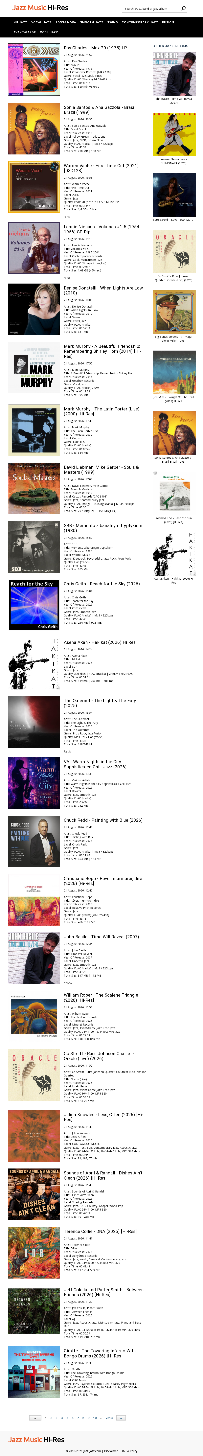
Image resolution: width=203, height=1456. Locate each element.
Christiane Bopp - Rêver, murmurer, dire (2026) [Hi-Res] (103, 881)
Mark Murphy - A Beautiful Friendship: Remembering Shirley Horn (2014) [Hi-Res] (102, 351)
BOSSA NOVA (66, 22)
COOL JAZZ (49, 32)
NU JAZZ (20, 22)
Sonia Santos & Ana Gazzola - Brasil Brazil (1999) (99, 110)
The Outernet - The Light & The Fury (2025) (100, 703)
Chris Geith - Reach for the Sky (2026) (102, 583)
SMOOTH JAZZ (91, 22)
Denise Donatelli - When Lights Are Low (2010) (103, 290)
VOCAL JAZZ (41, 22)
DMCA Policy (129, 1451)
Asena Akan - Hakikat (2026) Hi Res (100, 642)
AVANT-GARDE (24, 32)
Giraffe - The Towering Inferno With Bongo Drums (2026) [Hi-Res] (100, 1353)
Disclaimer (111, 1451)
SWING (112, 22)
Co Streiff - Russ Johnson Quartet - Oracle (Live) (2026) (99, 1056)
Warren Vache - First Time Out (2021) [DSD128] (101, 168)
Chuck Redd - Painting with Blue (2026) (103, 820)
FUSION (168, 22)
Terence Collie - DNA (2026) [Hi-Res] (100, 1231)
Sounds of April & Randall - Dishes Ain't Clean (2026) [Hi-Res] (103, 1175)
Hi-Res (40, 7)
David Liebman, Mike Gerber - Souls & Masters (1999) (101, 470)
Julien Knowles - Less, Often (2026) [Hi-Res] (103, 1117)
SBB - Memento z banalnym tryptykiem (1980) (103, 528)
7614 (109, 1418)
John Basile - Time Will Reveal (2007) (101, 936)
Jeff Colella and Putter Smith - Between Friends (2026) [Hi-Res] (104, 1292)
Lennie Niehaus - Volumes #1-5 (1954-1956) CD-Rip (102, 229)
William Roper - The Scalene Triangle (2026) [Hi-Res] (101, 997)
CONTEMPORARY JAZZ (140, 22)
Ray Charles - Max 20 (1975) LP (95, 47)
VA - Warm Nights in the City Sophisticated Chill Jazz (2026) (95, 764)
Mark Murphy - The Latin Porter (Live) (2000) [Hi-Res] (102, 411)
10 (95, 1418)
